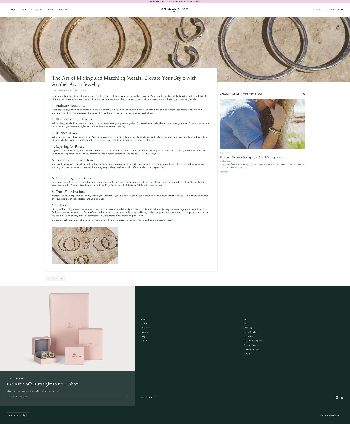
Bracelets (144, 332)
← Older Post (55, 279)
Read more (224, 171)
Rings (143, 336)
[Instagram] (342, 397)
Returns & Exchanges (252, 332)
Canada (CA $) (17, 415)
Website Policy (249, 353)
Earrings (144, 323)
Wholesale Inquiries (251, 345)
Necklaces (145, 327)
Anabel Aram (329, 415)
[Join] (124, 397)
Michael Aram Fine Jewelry (254, 340)
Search (246, 323)
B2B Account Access (252, 349)
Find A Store (248, 336)
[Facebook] (337, 397)
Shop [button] (144, 319)
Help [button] (246, 319)
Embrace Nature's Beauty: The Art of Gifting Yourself (253, 157)
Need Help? (248, 327)
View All (144, 340)
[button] (24, 10)
